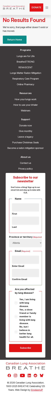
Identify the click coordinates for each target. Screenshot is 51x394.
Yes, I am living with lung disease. (27, 303)
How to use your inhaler (25, 104)
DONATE (36, 7)
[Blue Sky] (41, 375)
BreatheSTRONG (25, 61)
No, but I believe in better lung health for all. (26, 331)
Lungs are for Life (26, 56)
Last (14, 227)
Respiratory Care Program (25, 78)
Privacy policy (25, 168)
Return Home (14, 39)
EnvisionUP (37, 389)
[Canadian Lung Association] (14, 7)
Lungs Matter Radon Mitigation (25, 73)
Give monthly (25, 131)
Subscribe (25, 348)
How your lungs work (25, 99)
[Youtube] (22, 375)
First (14, 213)
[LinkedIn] (29, 375)
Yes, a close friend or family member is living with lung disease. (27, 316)
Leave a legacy (25, 136)
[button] (46, 8)
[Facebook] (9, 375)
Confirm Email (19, 279)
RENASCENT (25, 67)
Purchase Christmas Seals (25, 142)
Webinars (25, 110)
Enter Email (18, 266)
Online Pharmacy (25, 84)
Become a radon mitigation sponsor (25, 148)
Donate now (25, 125)
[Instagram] (15, 375)
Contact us (25, 163)
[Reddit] (35, 375)
